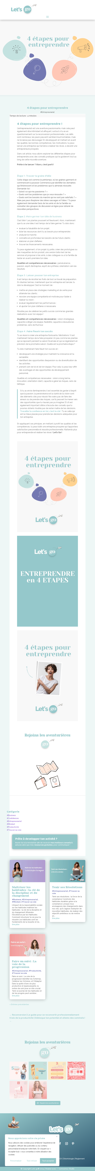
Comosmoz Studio (66, 1169)
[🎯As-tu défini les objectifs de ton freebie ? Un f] (19, 1090)
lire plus (15, 924)
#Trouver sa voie (14, 830)
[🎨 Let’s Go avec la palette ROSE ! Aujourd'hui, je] (76, 1071)
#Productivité (13, 827)
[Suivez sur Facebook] (60, 1143)
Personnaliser (16, 1161)
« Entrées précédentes (19, 1004)
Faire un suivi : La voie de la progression (24, 964)
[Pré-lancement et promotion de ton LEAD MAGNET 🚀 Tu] (38, 1090)
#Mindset (11, 824)
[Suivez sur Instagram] (66, 1143)
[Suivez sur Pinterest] (73, 1143)
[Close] (56, 1136)
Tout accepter (48, 1161)
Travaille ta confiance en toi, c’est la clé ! (40, 411)
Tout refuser (32, 1161)
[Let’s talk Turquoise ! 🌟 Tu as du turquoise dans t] (38, 1071)
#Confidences (13, 818)
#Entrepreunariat (47, 112)
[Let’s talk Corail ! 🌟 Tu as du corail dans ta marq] (19, 1071)
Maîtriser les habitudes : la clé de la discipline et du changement (26, 891)
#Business (11, 815)
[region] (32, 1150)
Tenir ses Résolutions (67, 887)
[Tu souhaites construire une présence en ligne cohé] (57, 1071)
